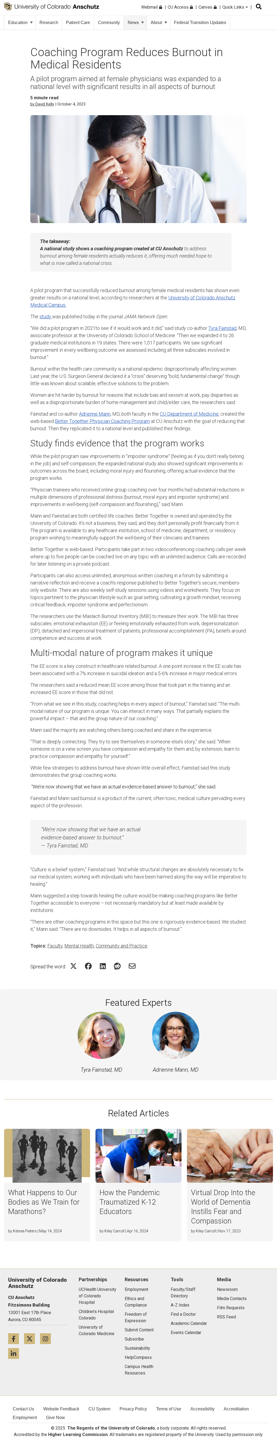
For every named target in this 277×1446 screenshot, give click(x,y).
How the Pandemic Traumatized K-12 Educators (130, 1202)
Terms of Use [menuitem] (168, 1409)
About (156, 22)
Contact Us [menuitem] (23, 1409)
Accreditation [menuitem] (236, 1409)
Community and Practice (121, 946)
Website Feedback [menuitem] (61, 1409)
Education (18, 22)
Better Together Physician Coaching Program (102, 421)
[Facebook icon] (16, 1338)
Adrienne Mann (94, 414)
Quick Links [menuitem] (233, 7)
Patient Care (78, 22)
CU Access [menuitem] (179, 7)
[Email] (132, 966)
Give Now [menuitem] (55, 1417)
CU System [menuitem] (99, 1409)
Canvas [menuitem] (206, 7)
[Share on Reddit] (117, 966)
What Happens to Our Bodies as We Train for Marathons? (44, 1202)
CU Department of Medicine (189, 414)
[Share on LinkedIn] (103, 966)
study (45, 316)
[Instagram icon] (47, 1338)
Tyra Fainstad (222, 328)
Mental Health (79, 946)
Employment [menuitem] (25, 1417)
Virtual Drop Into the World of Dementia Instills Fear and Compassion (223, 1206)
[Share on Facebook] (88, 966)
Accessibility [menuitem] (202, 1409)
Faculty (54, 946)
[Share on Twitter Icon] (73, 966)
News (133, 22)
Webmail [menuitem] (150, 7)
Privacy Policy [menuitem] (133, 1409)
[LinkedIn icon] (15, 1353)
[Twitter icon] (32, 1338)
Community (109, 22)
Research (48, 22)
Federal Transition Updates (200, 22)
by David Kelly (42, 104)
